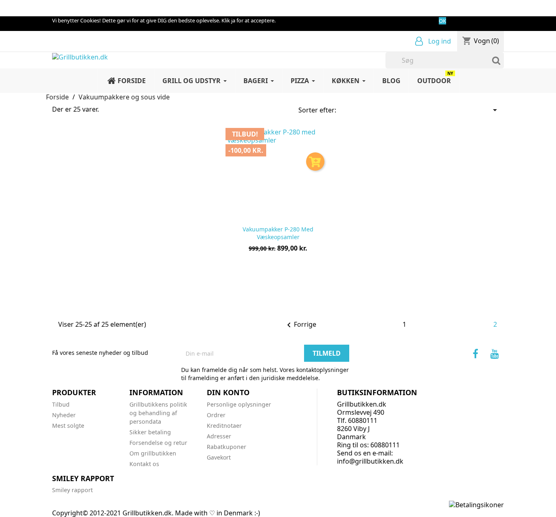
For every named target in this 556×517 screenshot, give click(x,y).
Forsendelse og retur (158, 443)
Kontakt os (144, 464)
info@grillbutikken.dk (370, 461)
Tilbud (61, 404)
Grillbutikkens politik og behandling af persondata (158, 412)
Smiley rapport (72, 490)
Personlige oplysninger (239, 404)
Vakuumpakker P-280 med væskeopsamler (278, 233)
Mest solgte (68, 425)
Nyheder (64, 415)
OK (442, 20)
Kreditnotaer (224, 425)
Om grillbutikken (152, 453)
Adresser (219, 436)
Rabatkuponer (226, 447)
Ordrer (216, 415)
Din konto (228, 392)
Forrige (300, 325)
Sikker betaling (150, 432)
